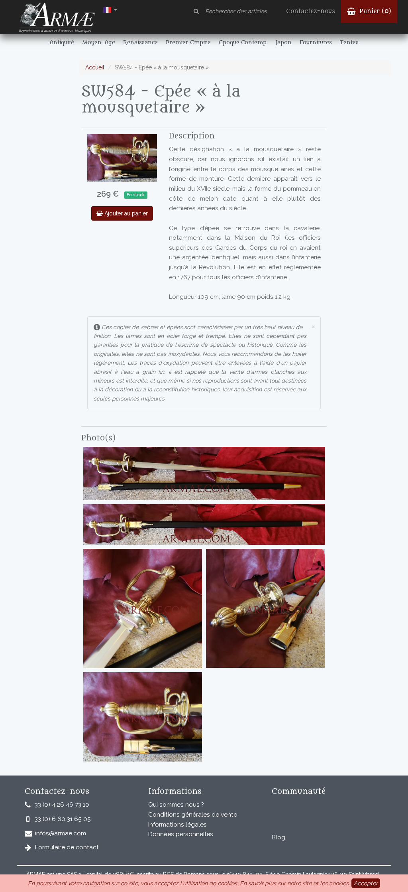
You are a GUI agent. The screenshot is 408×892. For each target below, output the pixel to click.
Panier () (374, 11)
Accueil (94, 67)
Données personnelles (180, 834)
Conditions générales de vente (192, 814)
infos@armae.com (60, 833)
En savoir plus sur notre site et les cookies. (295, 883)
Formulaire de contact (67, 847)
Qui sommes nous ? (176, 804)
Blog (278, 837)
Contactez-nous (310, 11)
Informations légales (177, 824)
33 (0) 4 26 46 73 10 (62, 804)
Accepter (366, 883)
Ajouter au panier (125, 213)
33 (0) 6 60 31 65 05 (63, 819)
